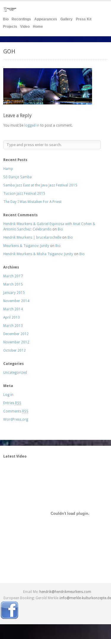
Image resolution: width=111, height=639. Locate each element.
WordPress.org (15, 419)
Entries (12, 403)
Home (38, 26)
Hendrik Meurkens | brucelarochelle (32, 237)
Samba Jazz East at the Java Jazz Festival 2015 (40, 185)
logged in (31, 125)
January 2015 (14, 293)
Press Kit (83, 19)
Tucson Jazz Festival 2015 (24, 193)
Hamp (8, 169)
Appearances (45, 19)
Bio (6, 19)
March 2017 (13, 276)
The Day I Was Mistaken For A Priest (32, 202)
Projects (10, 26)
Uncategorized (15, 373)
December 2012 (16, 334)
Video (25, 26)
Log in (8, 395)
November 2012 (16, 342)
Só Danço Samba (17, 177)
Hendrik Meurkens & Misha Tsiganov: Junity (38, 254)
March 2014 (13, 309)
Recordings (21, 19)
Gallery (66, 19)
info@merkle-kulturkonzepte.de (85, 598)
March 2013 (13, 326)
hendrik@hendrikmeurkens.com (65, 592)
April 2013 (11, 317)
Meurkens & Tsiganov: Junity (26, 246)
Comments (15, 411)
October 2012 (14, 350)
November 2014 (16, 301)
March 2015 (13, 284)
